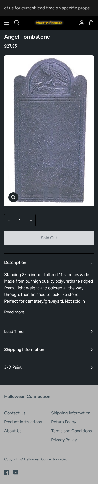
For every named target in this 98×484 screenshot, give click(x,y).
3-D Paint (13, 367)
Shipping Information (24, 349)
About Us (12, 430)
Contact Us (14, 412)
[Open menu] (7, 22)
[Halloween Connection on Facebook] (6, 472)
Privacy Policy (64, 439)
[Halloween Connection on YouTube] (15, 472)
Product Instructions (23, 421)
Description (15, 262)
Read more (14, 312)
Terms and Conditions (71, 430)
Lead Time (14, 331)
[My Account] (79, 23)
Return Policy (63, 421)
